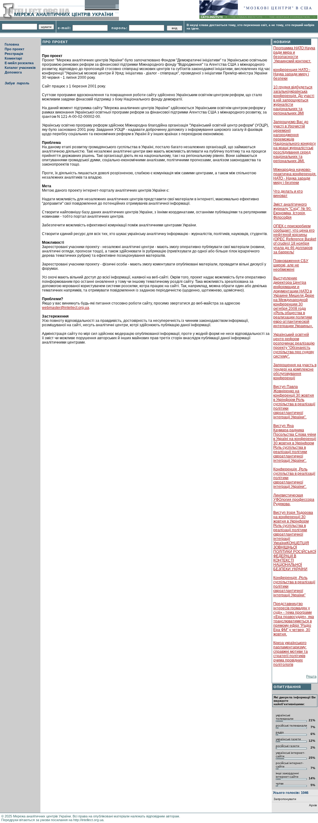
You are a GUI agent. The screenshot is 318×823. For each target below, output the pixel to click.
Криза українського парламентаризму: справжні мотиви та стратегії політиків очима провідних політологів (290, 654)
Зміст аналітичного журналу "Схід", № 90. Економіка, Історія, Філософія (292, 211)
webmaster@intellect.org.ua (65, 307)
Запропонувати (285, 799)
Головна (12, 44)
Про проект (14, 49)
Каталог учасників (20, 67)
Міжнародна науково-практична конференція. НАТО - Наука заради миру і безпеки (294, 176)
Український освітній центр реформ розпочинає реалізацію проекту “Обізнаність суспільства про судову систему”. (294, 345)
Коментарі (13, 58)
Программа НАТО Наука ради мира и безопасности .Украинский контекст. (294, 54)
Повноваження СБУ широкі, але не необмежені (290, 265)
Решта (311, 676)
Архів (313, 805)
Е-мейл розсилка (19, 63)
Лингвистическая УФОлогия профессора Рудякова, (293, 499)
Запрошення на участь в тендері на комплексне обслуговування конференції (294, 371)
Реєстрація (14, 54)
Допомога (13, 72)
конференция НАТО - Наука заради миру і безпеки (291, 74)
